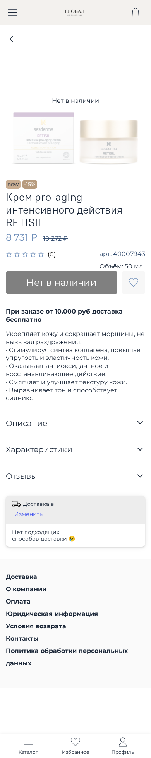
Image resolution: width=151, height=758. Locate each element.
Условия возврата (36, 626)
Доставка (21, 576)
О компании (26, 589)
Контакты (22, 638)
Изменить (28, 513)
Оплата (18, 601)
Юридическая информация (52, 613)
